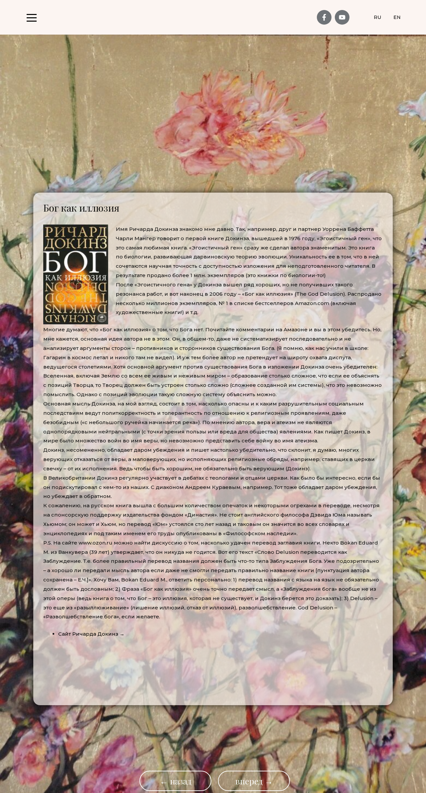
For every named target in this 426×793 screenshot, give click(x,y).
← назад (175, 780)
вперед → (254, 780)
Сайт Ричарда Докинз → (91, 634)
